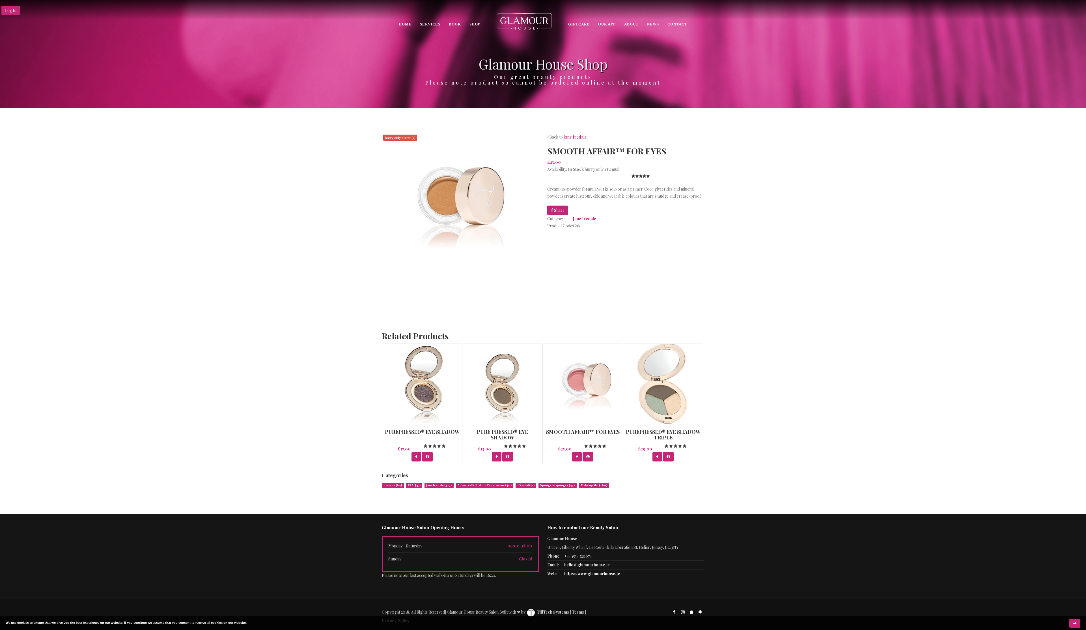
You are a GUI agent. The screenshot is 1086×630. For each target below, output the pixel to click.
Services (430, 24)
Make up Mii (594, 485)
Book (455, 24)
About (631, 24)
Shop (474, 24)
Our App (607, 24)
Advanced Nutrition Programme (485, 485)
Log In (10, 10)
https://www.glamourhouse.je (592, 573)
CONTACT (677, 24)
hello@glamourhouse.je (587, 565)
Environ (392, 485)
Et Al (414, 485)
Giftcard (579, 24)
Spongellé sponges (557, 485)
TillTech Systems (552, 612)
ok (1075, 623)
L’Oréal (526, 485)
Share (558, 210)
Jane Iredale (575, 137)
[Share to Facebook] (416, 456)
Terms (578, 612)
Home (405, 24)
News (653, 24)
